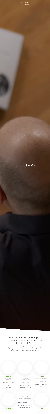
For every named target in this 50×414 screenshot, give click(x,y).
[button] (47, 3)
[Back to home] (25, 3)
